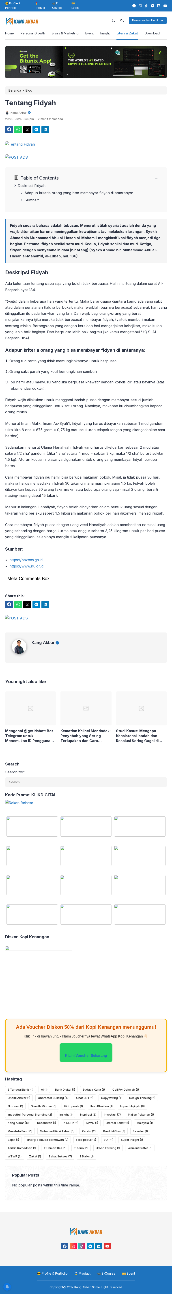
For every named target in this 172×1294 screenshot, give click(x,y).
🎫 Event (75, 5)
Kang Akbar (43, 642)
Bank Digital (65, 1089)
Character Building (53, 1098)
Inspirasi (88, 1114)
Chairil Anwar (19, 1098)
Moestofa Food (20, 1131)
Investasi (112, 1114)
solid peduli (86, 1139)
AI (44, 1089)
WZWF (15, 1156)
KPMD (92, 1123)
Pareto (89, 1131)
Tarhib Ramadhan (22, 1148)
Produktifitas (114, 1131)
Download (152, 33)
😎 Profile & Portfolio (12, 5)
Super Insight (132, 1139)
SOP (108, 1139)
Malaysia (145, 1123)
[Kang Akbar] (22, 652)
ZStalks (87, 1156)
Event (89, 33)
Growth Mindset (43, 1106)
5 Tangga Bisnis (20, 1089)
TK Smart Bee (55, 1148)
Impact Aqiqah (132, 1106)
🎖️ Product (40, 5)
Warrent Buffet (140, 1148)
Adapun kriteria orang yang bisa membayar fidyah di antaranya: (78, 193)
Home (9, 33)
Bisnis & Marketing (65, 33)
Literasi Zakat (127, 33)
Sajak (13, 1139)
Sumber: (31, 200)
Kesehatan (46, 1123)
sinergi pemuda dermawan (47, 1139)
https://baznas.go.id (26, 560)
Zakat (35, 1156)
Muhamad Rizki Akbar (57, 1131)
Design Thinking (142, 1098)
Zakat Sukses (60, 1156)
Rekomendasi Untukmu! (147, 20)
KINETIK (71, 1123)
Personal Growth (33, 33)
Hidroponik (73, 1106)
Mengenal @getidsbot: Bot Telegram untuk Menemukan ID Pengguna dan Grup (29, 736)
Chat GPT (84, 1098)
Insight (105, 33)
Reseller (140, 1131)
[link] (133, 5)
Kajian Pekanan (141, 1114)
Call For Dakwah (125, 1089)
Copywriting (111, 1098)
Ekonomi (15, 1106)
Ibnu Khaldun (101, 1106)
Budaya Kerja (94, 1089)
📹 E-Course (57, 5)
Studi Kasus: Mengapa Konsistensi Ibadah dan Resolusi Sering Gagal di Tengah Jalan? (137, 736)
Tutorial (81, 1148)
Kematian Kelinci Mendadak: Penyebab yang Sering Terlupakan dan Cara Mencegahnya (85, 736)
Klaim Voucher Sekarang (86, 1056)
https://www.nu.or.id (26, 566)
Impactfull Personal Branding (30, 1114)
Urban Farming (108, 1148)
